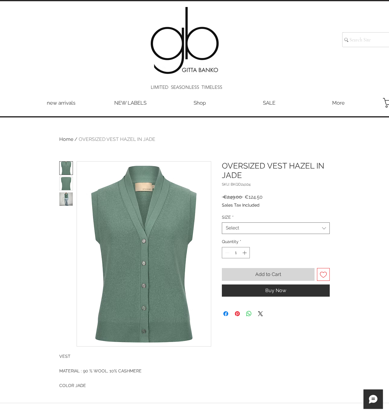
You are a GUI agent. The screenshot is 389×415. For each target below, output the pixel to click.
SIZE (228, 217)
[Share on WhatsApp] (249, 313)
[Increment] (245, 252)
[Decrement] (226, 252)
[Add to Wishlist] (323, 274)
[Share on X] (260, 313)
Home (66, 139)
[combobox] (276, 228)
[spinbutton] (235, 252)
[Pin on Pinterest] (237, 313)
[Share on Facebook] (225, 313)
